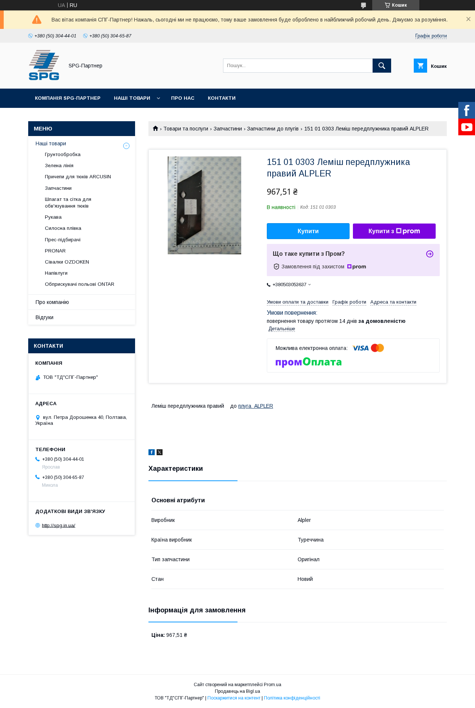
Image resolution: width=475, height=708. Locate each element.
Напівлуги (56, 273)
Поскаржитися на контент (234, 698)
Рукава (53, 217)
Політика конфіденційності (292, 698)
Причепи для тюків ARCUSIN (78, 176)
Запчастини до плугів (273, 129)
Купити (308, 231)
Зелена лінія (59, 165)
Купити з (381, 231)
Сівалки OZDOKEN (67, 262)
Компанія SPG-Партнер (68, 98)
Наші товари (132, 98)
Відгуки (44, 317)
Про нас (182, 98)
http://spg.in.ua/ (58, 525)
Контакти (222, 98)
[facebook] (151, 453)
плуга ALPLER (255, 406)
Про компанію (52, 302)
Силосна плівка (63, 228)
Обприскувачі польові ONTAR (79, 284)
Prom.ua (272, 684)
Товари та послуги (185, 129)
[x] (160, 453)
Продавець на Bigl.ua (237, 691)
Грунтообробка (63, 154)
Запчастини (228, 129)
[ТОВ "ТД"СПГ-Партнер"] (44, 79)
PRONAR (55, 251)
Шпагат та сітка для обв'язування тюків (68, 202)
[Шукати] (382, 66)
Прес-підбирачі (63, 239)
